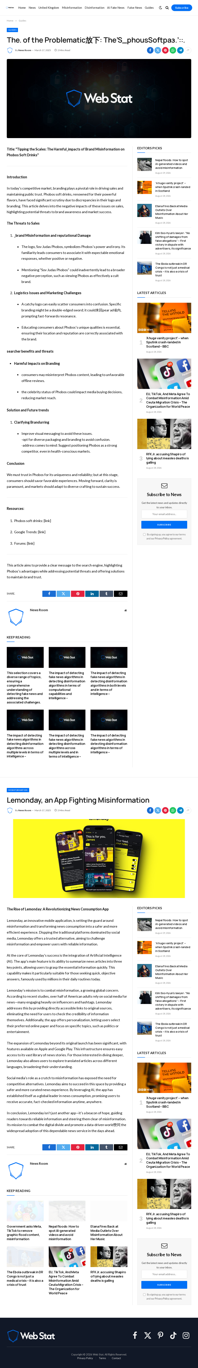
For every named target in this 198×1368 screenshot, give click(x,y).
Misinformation (72, 7)
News (32, 7)
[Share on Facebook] (150, 50)
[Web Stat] (10, 7)
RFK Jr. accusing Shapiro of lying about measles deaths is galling (167, 458)
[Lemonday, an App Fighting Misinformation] (99, 858)
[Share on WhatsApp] (173, 50)
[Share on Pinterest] (165, 50)
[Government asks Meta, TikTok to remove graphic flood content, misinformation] (25, 1211)
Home (22, 7)
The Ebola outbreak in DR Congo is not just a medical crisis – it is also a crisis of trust (172, 269)
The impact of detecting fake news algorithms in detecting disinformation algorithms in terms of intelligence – (108, 743)
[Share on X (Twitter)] (157, 50)
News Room (24, 50)
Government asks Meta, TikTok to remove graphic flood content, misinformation (24, 1232)
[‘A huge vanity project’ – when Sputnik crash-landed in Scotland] (144, 187)
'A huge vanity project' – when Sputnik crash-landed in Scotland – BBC (167, 342)
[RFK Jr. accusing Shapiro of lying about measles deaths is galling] (164, 434)
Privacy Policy (162, 538)
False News (134, 7)
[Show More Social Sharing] (188, 50)
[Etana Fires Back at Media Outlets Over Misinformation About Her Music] (144, 210)
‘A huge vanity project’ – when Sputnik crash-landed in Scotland (172, 187)
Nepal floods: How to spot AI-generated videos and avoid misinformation (171, 164)
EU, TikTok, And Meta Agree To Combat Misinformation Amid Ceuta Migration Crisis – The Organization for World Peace (168, 400)
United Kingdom (48, 7)
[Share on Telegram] (180, 50)
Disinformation (94, 7)
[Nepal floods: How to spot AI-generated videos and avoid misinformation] (144, 164)
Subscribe (181, 7)
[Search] (167, 7)
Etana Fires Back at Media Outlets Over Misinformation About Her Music (171, 212)
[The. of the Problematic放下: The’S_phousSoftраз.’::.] (99, 98)
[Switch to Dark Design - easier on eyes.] (160, 7)
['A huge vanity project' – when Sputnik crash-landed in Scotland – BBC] (164, 318)
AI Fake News (116, 7)
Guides (149, 7)
